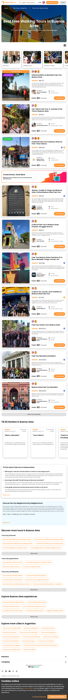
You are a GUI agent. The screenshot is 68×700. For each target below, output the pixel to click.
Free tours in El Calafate (10, 641)
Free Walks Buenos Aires (42, 339)
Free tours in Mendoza (31, 628)
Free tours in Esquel (28, 641)
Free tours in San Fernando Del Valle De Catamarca (40, 645)
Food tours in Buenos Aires (31, 567)
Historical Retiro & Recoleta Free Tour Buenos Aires (47, 76)
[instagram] (2, 671)
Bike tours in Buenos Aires (11, 567)
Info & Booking (59, 98)
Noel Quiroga (40, 241)
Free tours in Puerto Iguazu (11, 645)
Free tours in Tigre (29, 649)
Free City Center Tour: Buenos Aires (46, 325)
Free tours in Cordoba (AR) (11, 628)
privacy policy (28, 688)
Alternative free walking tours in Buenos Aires (17, 543)
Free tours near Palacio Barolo (13, 575)
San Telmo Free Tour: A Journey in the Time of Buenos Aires (47, 110)
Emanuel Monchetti (42, 125)
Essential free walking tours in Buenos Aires (17, 539)
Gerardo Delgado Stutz (42, 92)
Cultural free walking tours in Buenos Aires (49, 543)
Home (6, 8)
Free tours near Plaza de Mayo (36, 575)
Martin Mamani (41, 308)
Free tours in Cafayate (51, 637)
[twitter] (13, 671)
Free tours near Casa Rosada (12, 580)
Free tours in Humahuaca (11, 637)
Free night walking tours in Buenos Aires (38, 562)
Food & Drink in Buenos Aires (37, 602)
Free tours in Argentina (20, 8)
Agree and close (57, 697)
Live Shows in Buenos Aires (34, 611)
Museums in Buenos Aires (11, 606)
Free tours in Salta (48, 628)
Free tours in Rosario (9, 632)
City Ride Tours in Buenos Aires (13, 611)
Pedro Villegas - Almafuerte (41, 275)
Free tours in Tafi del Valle (11, 649)
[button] (11, 59)
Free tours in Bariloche (48, 632)
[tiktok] (17, 671)
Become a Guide (52, 2)
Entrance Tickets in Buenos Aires (13, 602)
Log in (63, 2)
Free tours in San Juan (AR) (28, 632)
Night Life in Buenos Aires (55, 611)
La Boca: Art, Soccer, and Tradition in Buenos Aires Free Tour (47, 293)
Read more (6, 495)
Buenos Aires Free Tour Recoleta (45, 387)
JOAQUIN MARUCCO (40, 208)
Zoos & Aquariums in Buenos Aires (34, 606)
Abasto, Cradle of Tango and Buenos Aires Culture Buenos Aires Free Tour (47, 191)
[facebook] (6, 671)
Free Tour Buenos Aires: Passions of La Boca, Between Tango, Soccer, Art (47, 258)
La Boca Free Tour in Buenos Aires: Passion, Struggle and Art (45, 226)
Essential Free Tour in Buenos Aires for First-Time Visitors (47, 143)
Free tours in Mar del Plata (31, 637)
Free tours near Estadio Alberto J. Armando (47, 584)
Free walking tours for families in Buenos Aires (45, 548)
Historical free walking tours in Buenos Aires (49, 539)
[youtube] (9, 671)
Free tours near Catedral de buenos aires (16, 584)
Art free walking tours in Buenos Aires (15, 548)
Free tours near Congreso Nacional (37, 580)
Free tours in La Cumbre (46, 641)
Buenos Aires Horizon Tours (40, 160)
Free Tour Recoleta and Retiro (44, 356)
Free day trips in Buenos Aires (12, 562)
